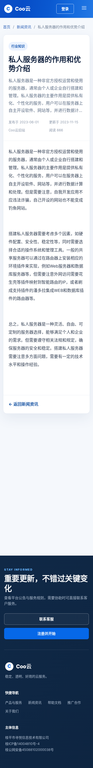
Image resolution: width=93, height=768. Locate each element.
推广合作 (74, 702)
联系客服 (46, 619)
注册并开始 (46, 633)
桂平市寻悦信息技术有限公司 (27, 737)
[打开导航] (84, 9)
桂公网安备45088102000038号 (29, 750)
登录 (65, 8)
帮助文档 (54, 702)
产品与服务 (13, 702)
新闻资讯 (24, 27)
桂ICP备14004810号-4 (22, 744)
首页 (6, 27)
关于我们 (12, 711)
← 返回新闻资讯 (23, 404)
